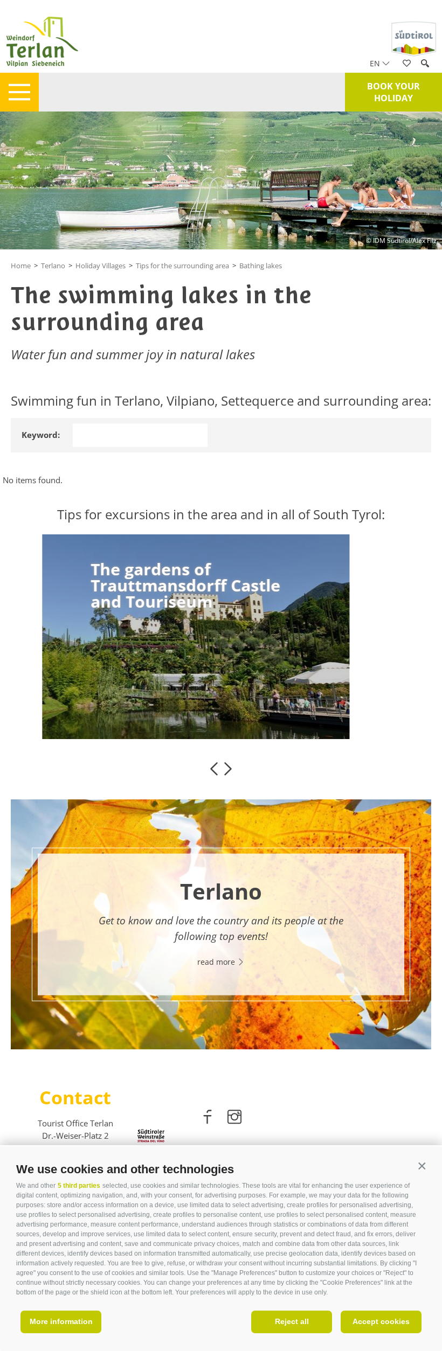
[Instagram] (234, 1118)
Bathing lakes (260, 265)
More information (61, 1321)
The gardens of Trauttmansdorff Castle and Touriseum (162, 585)
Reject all (292, 1321)
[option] (221, 636)
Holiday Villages (100, 265)
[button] (422, 1166)
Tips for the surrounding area (182, 265)
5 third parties (79, 1185)
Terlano (53, 265)
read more (101, 652)
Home (21, 265)
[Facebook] (209, 1118)
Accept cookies (381, 1321)
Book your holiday (393, 92)
